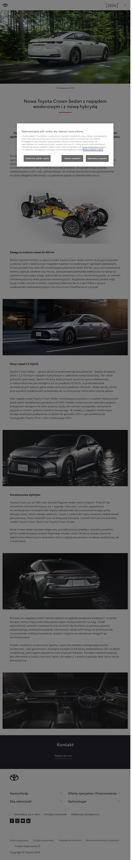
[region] (65, 144)
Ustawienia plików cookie (37, 158)
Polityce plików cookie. (93, 149)
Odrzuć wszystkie (72, 158)
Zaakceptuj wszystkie (97, 158)
